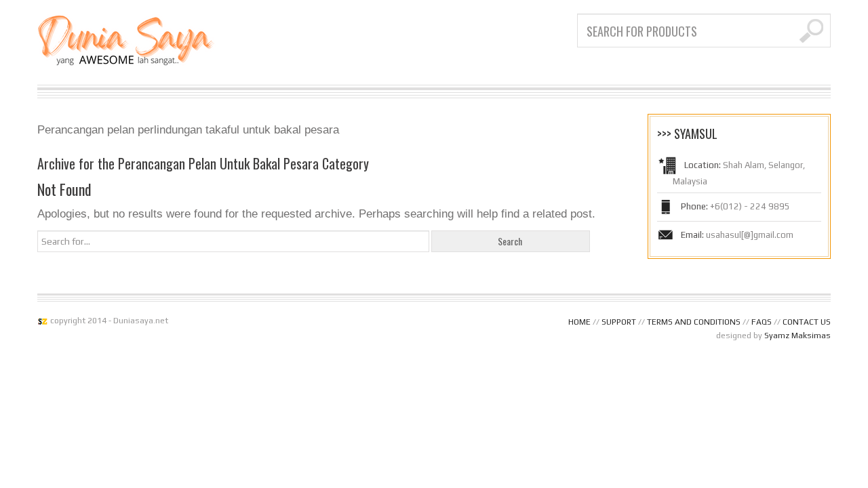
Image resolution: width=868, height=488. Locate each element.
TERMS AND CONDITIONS (694, 322)
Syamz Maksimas (797, 335)
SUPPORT (618, 322)
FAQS (761, 322)
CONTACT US (807, 322)
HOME (579, 322)
